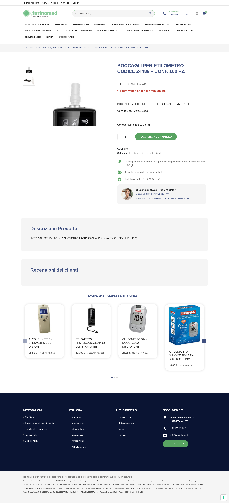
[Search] (150, 13)
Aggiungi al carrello (156, 136)
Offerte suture (183, 25)
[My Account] (197, 14)
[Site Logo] (40, 13)
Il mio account (31, 3)
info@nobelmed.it (179, 435)
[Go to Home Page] (23, 48)
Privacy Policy (31, 435)
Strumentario (78, 429)
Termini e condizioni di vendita (40, 423)
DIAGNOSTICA (100, 25)
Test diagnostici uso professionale (145, 153)
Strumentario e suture (157, 25)
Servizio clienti (50, 3)
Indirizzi (122, 435)
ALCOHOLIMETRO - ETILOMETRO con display (40, 343)
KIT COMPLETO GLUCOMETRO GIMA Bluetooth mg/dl (181, 355)
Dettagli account (126, 423)
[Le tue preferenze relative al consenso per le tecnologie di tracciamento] (224, 498)
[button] (37, 97)
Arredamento (78, 441)
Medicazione (61, 25)
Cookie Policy (31, 441)
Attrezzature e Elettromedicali (74, 31)
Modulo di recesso (38, 429)
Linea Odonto (165, 31)
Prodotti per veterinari (140, 31)
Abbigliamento (79, 447)
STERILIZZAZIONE (81, 25)
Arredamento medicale (109, 31)
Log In (76, 3)
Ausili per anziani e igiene (38, 31)
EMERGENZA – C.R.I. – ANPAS (126, 25)
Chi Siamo (30, 417)
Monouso (76, 417)
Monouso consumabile (37, 25)
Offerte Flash (66, 37)
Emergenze (77, 435)
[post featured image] (44, 319)
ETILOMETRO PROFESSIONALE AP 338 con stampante (91, 343)
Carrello (65, 3)
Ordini (121, 429)
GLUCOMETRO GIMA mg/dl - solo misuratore (134, 343)
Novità (49, 37)
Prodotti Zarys (185, 31)
